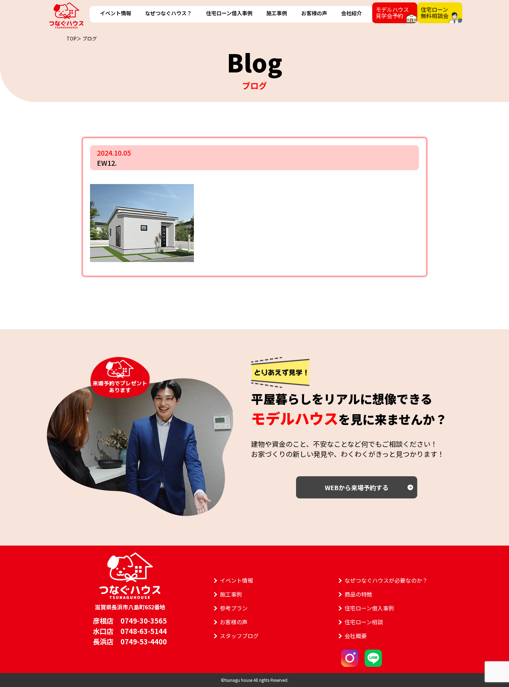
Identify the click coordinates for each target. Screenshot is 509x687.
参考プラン (234, 608)
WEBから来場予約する (357, 487)
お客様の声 (314, 13)
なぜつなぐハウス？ (168, 13)
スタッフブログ (239, 636)
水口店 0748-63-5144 (130, 631)
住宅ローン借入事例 (229, 13)
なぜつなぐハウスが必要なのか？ (386, 580)
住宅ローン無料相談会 (434, 12)
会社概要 (356, 636)
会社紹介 (351, 13)
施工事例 (276, 13)
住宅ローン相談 (364, 622)
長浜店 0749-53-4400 (130, 641)
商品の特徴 (358, 594)
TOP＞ (73, 38)
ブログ (89, 38)
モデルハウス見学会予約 (392, 12)
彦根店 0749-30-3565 (130, 621)
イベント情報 (115, 13)
